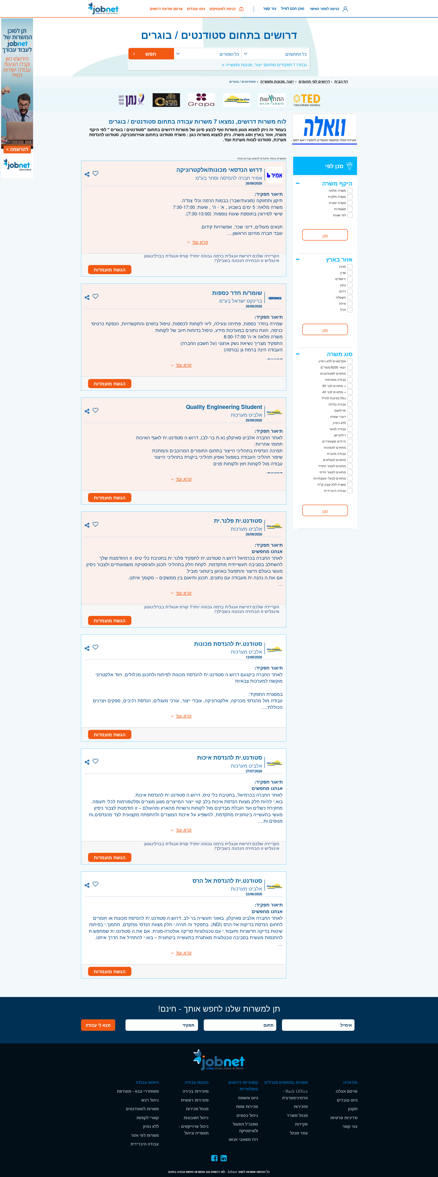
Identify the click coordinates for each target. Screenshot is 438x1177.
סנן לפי (334, 166)
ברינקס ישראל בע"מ (240, 300)
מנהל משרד (297, 1115)
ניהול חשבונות (196, 1118)
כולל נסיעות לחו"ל (334, 398)
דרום (342, 291)
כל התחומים (296, 54)
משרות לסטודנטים (142, 1109)
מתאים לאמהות (335, 447)
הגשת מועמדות (110, 269)
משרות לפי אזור (145, 1135)
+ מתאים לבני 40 (334, 392)
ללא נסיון (151, 1126)
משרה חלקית (337, 196)
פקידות (301, 1124)
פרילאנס (340, 410)
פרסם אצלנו (346, 1091)
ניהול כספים (247, 1115)
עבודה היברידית (335, 490)
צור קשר (269, 8)
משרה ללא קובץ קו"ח (332, 484)
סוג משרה (339, 354)
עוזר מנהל (299, 1133)
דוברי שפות (338, 416)
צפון (343, 285)
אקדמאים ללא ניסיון (332, 361)
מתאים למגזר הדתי (332, 472)
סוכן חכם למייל (292, 8)
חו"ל (343, 309)
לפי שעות (339, 215)
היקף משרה (337, 183)
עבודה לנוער (337, 429)
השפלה (341, 297)
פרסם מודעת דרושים (166, 9)
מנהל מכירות (197, 1109)
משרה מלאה (337, 190)
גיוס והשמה (248, 1098)
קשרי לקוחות (147, 1118)
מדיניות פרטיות (343, 1118)
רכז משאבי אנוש (243, 1139)
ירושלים (340, 278)
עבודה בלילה (337, 404)
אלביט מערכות (246, 414)
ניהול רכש (150, 1100)
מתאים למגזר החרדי (332, 466)
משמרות (340, 209)
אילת (342, 303)
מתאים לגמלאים (334, 459)
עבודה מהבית (336, 453)
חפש (151, 53)
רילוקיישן (340, 435)
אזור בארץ (339, 259)
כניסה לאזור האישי (326, 8)
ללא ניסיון (339, 422)
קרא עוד (200, 242)
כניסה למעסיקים (224, 9)
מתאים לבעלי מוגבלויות (329, 478)
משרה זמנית (337, 202)
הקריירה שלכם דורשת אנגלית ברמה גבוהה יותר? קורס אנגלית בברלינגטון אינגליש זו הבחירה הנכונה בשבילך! (211, 258)
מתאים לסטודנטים (333, 373)
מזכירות (301, 1106)
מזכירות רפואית (195, 1100)
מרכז (342, 266)
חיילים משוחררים (334, 441)
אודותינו (350, 1082)
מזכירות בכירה (196, 1091)
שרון (343, 272)
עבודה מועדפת (335, 379)
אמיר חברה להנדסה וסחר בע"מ (229, 177)
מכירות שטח (247, 1106)
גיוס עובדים (196, 9)
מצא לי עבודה (98, 1025)
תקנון (352, 1109)
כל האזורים (229, 54)
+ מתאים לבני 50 (334, 385)
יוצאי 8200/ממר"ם (333, 367)
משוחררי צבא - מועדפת (138, 1091)
